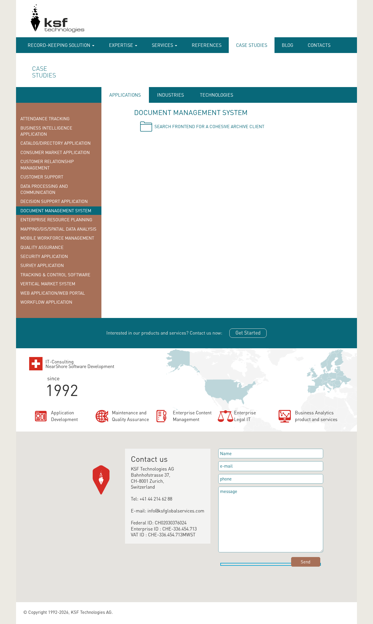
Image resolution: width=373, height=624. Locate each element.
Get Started (248, 332)
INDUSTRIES (170, 95)
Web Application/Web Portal (52, 293)
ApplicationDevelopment (64, 415)
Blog (287, 45)
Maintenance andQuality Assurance (130, 415)
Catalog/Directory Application (55, 143)
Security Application (44, 256)
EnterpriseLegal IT (245, 415)
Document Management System (55, 210)
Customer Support (41, 177)
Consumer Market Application (55, 152)
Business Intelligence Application (46, 131)
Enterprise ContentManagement (192, 415)
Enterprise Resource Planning (56, 219)
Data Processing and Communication (44, 189)
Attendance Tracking (45, 118)
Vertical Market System (47, 284)
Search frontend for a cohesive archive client (209, 126)
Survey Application (42, 265)
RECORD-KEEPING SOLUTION (60, 45)
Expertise (121, 45)
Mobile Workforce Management (57, 238)
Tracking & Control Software (55, 274)
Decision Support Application (54, 201)
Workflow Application (46, 302)
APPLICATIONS (125, 95)
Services (163, 45)
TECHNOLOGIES (216, 95)
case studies (251, 45)
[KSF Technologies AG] (28, 20)
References (206, 45)
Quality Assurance (42, 247)
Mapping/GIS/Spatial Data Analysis (58, 229)
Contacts (319, 45)
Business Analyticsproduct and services (316, 415)
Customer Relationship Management (47, 164)
